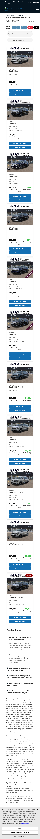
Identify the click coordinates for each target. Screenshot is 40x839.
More (19, 86)
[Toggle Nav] (37, 8)
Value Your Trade (20, 94)
